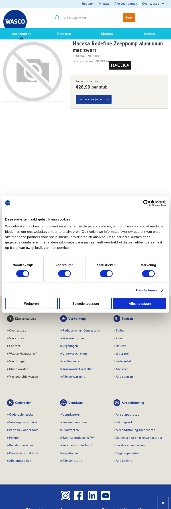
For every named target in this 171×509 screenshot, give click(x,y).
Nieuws (104, 3)
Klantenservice (25, 318)
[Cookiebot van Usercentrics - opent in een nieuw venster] (146, 203)
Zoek (128, 17)
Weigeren (31, 303)
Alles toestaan (140, 303)
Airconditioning (133, 402)
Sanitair (127, 318)
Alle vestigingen (125, 3)
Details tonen (146, 290)
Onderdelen (23, 402)
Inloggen (88, 3)
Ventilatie (75, 402)
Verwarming (77, 318)
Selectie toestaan (85, 303)
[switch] (64, 273)
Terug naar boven (163, 503)
